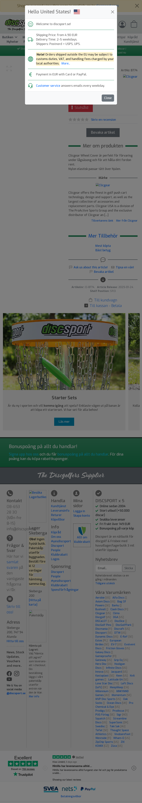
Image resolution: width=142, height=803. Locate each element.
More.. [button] (65, 63)
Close (108, 98)
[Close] (113, 12)
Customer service (48, 86)
